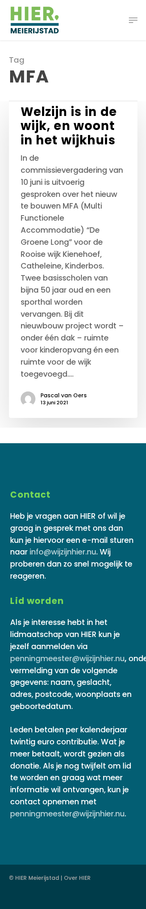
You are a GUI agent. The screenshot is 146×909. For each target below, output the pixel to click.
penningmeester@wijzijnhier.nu (67, 658)
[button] (133, 20)
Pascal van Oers (63, 395)
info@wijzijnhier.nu (63, 551)
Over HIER (77, 878)
